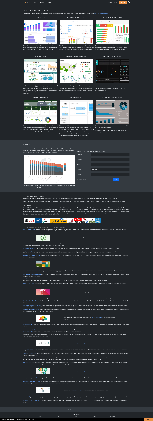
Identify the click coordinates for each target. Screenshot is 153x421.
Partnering (94, 416)
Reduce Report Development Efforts (31, 309)
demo (95, 13)
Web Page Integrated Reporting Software (32, 377)
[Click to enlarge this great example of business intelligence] (112, 71)
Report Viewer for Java (28, 331)
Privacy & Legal (112, 416)
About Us (40, 416)
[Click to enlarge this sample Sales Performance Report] (76, 71)
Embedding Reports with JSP (29, 248)
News (76, 416)
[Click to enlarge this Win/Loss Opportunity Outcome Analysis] (112, 32)
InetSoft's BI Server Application (30, 279)
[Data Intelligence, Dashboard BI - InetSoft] (27, 2)
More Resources (76, 414)
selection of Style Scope (97, 317)
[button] (35, 2)
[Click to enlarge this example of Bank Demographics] (112, 112)
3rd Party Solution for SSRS (29, 229)
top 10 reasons (71, 292)
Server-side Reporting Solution (29, 353)
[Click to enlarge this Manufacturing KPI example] (76, 112)
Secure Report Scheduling (28, 349)
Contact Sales (109, 2)
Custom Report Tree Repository (30, 243)
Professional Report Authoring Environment (32, 298)
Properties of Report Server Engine (30, 300)
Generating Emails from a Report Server (31, 255)
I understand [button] (148, 419)
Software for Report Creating (29, 358)
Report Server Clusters (28, 324)
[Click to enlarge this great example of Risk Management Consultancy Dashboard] (76, 32)
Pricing (49, 2)
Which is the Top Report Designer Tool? (31, 400)
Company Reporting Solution (29, 251)
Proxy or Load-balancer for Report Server (32, 305)
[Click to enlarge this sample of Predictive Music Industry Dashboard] (40, 71)
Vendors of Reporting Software (29, 396)
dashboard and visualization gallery (90, 264)
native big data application (78, 390)
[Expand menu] (37, 2)
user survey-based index (99, 238)
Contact (58, 416)
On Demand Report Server (28, 283)
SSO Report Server (27, 362)
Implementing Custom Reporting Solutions (32, 274)
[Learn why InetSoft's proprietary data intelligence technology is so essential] (43, 343)
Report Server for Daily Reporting (30, 329)
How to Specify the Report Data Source (31, 270)
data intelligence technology (79, 343)
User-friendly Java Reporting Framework (31, 381)
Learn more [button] (31, 419)
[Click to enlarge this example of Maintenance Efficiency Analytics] (40, 112)
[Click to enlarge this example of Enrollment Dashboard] (40, 32)
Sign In (115, 2)
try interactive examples (103, 13)
